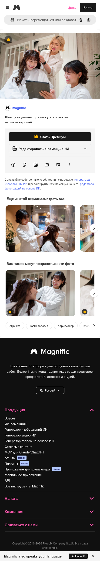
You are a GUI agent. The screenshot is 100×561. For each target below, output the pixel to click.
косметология (39, 326)
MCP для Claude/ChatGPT (24, 452)
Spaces (10, 418)
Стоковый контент (18, 446)
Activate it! (78, 556)
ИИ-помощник (15, 423)
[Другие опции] (69, 164)
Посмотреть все (51, 198)
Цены (72, 7)
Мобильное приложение (23, 474)
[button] (50, 390)
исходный (31, 39)
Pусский (50, 390)
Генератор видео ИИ (20, 435)
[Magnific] (50, 352)
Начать (11, 498)
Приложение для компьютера (32, 469)
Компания (14, 511)
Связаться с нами (21, 524)
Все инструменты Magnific (24, 486)
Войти (88, 7)
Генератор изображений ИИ (26, 429)
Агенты (15, 457)
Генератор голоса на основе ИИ (29, 440)
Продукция (15, 409)
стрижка (15, 326)
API (7, 480)
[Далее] (94, 228)
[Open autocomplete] (10, 20)
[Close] (93, 556)
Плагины (16, 463)
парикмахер (66, 326)
